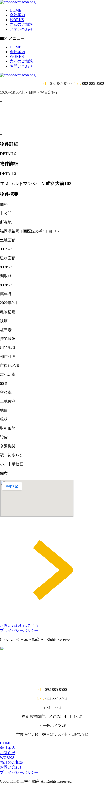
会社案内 (17, 15)
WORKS (17, 20)
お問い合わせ (21, 29)
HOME (15, 10)
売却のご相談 (21, 24)
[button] (52, 38)
